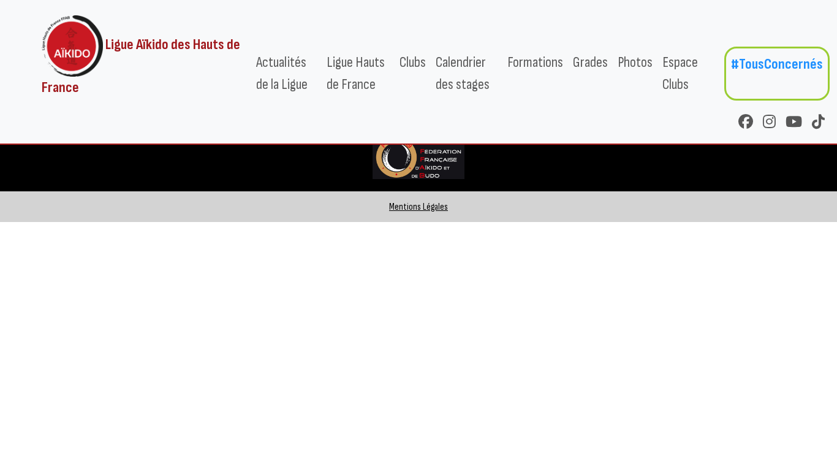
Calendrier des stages (463, 73)
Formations (535, 62)
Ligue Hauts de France (356, 73)
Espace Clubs (680, 73)
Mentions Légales (418, 207)
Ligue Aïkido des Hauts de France (141, 66)
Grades (590, 62)
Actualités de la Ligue (282, 73)
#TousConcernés (777, 64)
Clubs (413, 62)
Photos (635, 62)
